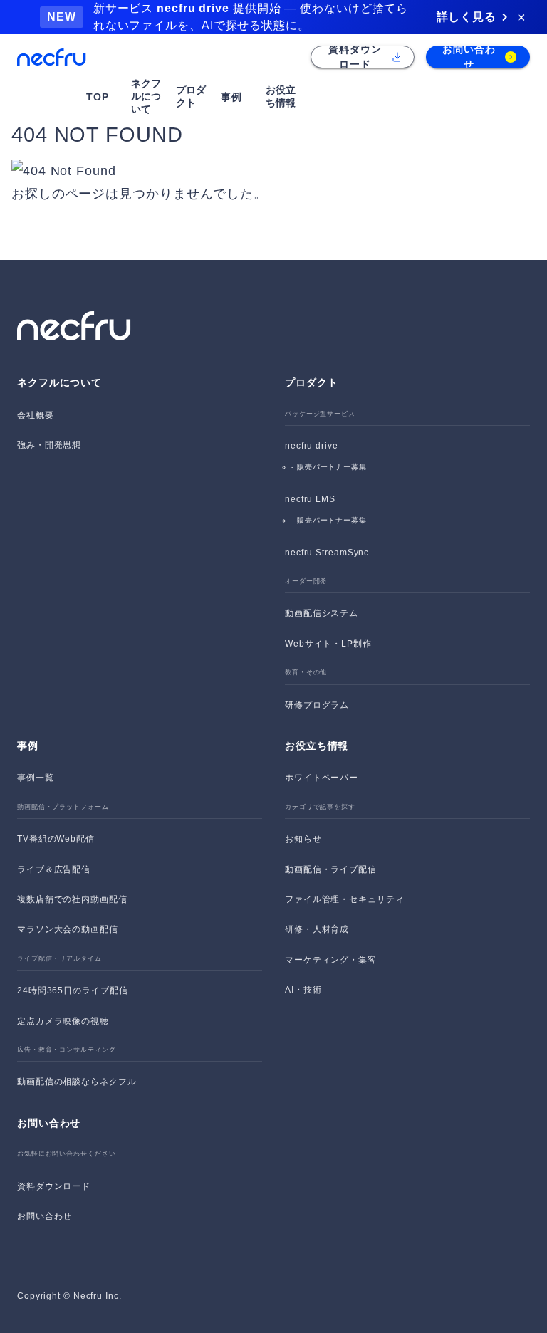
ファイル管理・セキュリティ (345, 899)
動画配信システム (321, 613)
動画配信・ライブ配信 (331, 869)
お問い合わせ (44, 1216)
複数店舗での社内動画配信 (72, 899)
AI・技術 (303, 990)
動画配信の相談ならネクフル (77, 1082)
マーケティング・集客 (331, 960)
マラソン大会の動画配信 (67, 929)
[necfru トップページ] (51, 57)
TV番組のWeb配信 (56, 839)
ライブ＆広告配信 (53, 869)
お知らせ (303, 839)
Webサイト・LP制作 (328, 644)
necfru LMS (310, 499)
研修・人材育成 (317, 929)
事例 (27, 745)
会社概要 (35, 415)
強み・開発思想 (49, 445)
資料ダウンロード (53, 1186)
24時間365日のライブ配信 (72, 990)
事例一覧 (35, 778)
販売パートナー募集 (332, 467)
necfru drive (311, 446)
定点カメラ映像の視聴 (63, 1021)
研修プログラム (317, 705)
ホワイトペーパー (321, 778)
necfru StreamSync (327, 553)
